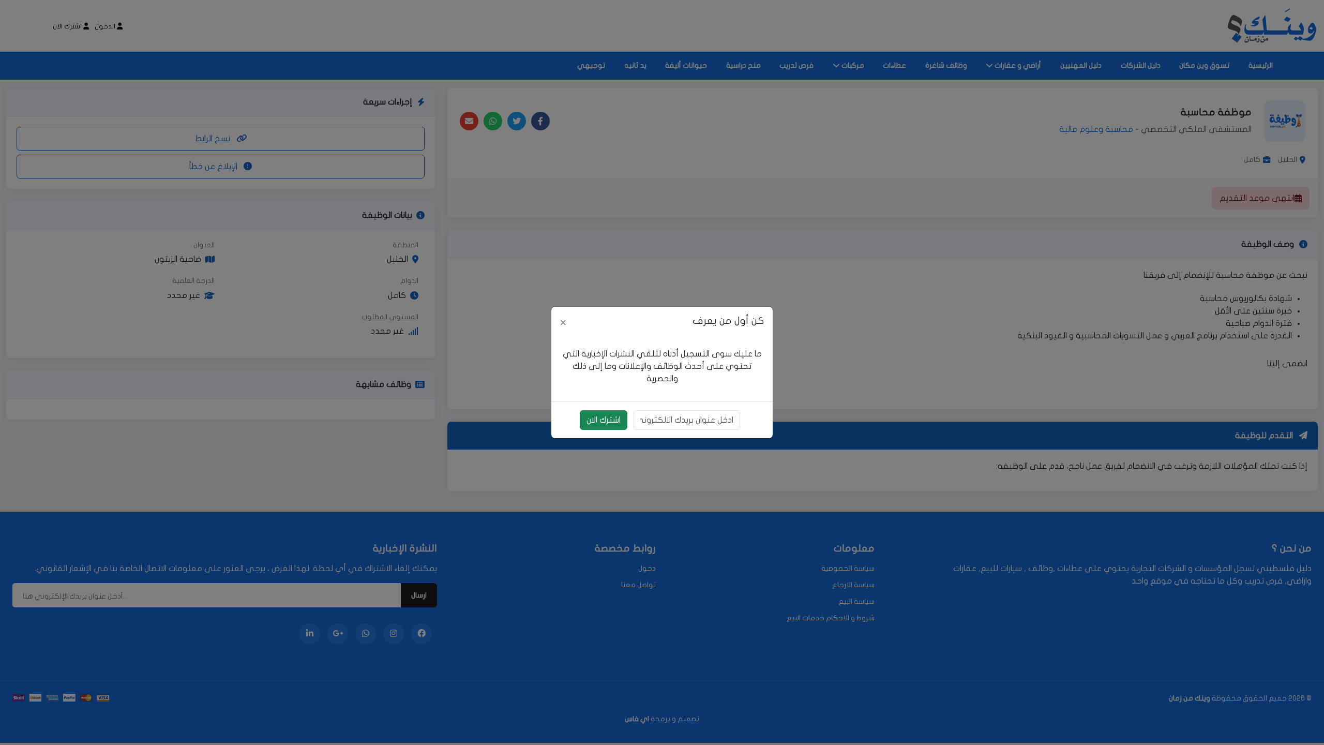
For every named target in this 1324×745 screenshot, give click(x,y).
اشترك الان (603, 420)
